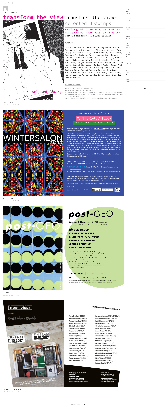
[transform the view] (63, 57)
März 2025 (127, 15)
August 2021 (128, 38)
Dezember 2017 (128, 77)
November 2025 (128, 11)
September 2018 (128, 68)
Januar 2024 (128, 20)
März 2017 (127, 83)
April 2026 (127, 9)
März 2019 (127, 59)
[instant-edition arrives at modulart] (63, 343)
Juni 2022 (127, 31)
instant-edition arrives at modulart (13, 389)
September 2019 (128, 54)
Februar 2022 (128, 36)
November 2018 (128, 65)
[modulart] (8, 3)
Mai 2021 (127, 40)
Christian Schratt (10, 13)
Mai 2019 (127, 58)
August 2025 (128, 13)
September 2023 (128, 22)
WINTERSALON (8, 198)
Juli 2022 (127, 29)
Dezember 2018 (128, 63)
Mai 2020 (127, 43)
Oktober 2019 (128, 52)
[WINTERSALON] (63, 153)
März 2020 (127, 45)
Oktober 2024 (128, 16)
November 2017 (128, 79)
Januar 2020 (128, 49)
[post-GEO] (63, 248)
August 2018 (128, 70)
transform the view (8, 102)
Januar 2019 (128, 61)
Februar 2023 (128, 25)
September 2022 (128, 27)
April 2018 (127, 74)
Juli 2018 (127, 72)
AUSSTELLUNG (5, 104)
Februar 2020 (128, 47)
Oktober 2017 (128, 81)
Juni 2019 (127, 56)
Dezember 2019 (128, 50)
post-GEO (6, 293)
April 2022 (127, 34)
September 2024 (128, 18)
